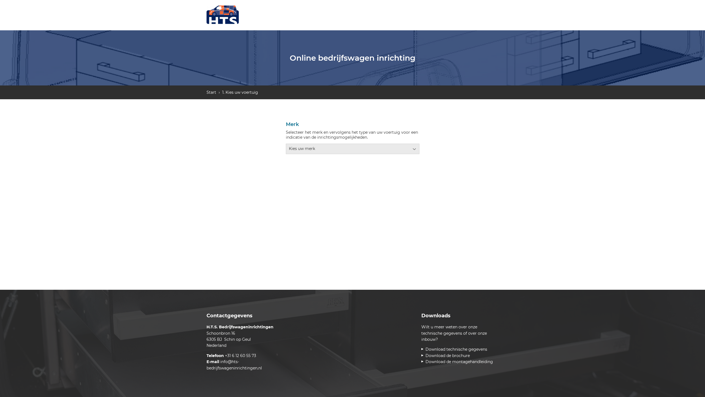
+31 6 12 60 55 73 (240, 355)
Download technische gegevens (457, 349)
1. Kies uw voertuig (240, 92)
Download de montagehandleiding (460, 361)
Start (211, 92)
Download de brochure (448, 355)
